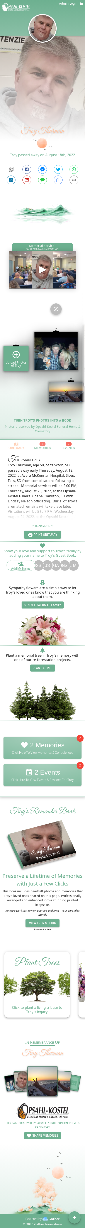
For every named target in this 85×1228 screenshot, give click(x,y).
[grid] (42, 369)
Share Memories (45, 1135)
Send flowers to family (42, 605)
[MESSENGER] (42, 169)
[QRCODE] (11, 169)
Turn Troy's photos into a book (42, 420)
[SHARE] (58, 180)
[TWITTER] (58, 169)
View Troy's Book (42, 923)
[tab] (16, 446)
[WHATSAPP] (74, 169)
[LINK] (74, 180)
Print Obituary (45, 534)
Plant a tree (42, 668)
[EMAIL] (26, 180)
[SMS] (42, 180)
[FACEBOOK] (26, 169)
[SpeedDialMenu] (74, 1217)
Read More (42, 525)
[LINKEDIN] (11, 180)
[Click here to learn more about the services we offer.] (42, 1112)
